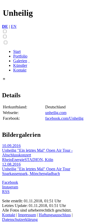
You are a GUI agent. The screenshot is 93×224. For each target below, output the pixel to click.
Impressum (27, 215)
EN (14, 26)
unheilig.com (55, 112)
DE (5, 26)
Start (17, 51)
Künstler (20, 65)
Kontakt (19, 70)
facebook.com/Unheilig (64, 118)
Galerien (20, 61)
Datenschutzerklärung (20, 219)
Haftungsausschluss (55, 215)
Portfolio (20, 56)
